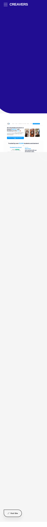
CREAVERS (19, 4)
